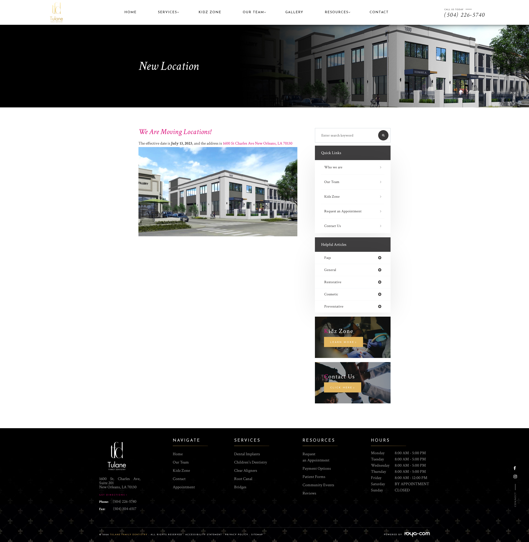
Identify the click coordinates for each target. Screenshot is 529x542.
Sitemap (257, 535)
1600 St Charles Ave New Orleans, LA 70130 (257, 143)
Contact (379, 12)
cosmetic (331, 294)
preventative (333, 306)
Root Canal (243, 478)
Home (130, 12)
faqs (327, 258)
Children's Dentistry (250, 462)
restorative (332, 282)
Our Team (331, 181)
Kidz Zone (332, 196)
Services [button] (167, 12)
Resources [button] (336, 12)
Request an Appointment (343, 211)
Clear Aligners (245, 470)
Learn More (342, 342)
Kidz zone (210, 12)
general (330, 270)
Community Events (318, 485)
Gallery (294, 12)
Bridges (240, 487)
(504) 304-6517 (124, 508)
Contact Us (332, 225)
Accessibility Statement (203, 535)
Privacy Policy (236, 535)
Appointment (184, 487)
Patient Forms (314, 476)
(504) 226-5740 (124, 501)
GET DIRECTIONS (112, 495)
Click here (341, 387)
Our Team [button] (253, 12)
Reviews (309, 493)
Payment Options (317, 468)
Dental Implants (247, 454)
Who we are (333, 167)
